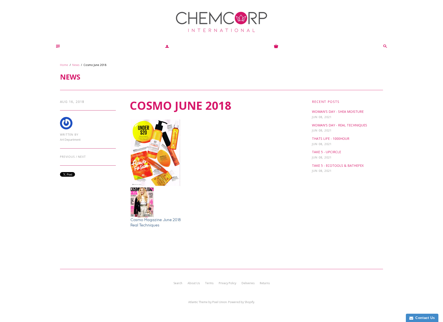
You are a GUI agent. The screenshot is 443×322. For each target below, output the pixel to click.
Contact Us (424, 318)
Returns (265, 283)
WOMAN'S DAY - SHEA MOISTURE (338, 111)
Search (178, 283)
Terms (209, 283)
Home (64, 65)
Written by (69, 135)
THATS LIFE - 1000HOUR (330, 138)
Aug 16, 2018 (72, 101)
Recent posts (326, 101)
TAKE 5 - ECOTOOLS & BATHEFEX (338, 165)
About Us (194, 283)
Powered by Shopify (241, 302)
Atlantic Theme (198, 302)
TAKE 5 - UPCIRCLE (326, 152)
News (75, 65)
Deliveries (248, 283)
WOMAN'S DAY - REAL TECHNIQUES (339, 125)
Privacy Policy (227, 283)
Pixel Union (219, 302)
